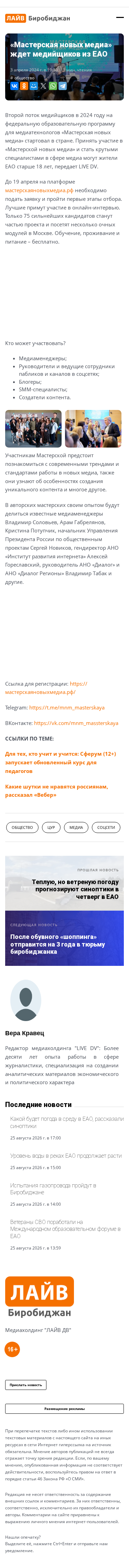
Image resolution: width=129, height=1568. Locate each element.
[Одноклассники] (24, 86)
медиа (76, 827)
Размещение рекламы (64, 1408)
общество (24, 78)
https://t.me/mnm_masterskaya (67, 707)
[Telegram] (62, 86)
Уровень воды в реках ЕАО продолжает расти (66, 1156)
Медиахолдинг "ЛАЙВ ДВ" (38, 1329)
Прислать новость (26, 1384)
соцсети (106, 827)
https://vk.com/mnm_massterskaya (76, 722)
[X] (43, 86)
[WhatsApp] (53, 86)
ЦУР (51, 827)
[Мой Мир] (34, 86)
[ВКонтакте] (14, 86)
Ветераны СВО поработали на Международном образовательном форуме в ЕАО (65, 1229)
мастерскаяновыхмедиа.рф (39, 190)
